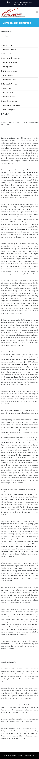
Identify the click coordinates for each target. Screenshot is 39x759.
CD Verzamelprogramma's (11, 58)
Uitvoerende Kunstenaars (11, 105)
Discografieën (8, 67)
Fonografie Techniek (10, 84)
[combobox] (13, 36)
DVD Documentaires (10, 71)
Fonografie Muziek (9, 80)
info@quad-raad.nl (27, 2)
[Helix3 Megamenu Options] (37, 12)
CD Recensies (7, 54)
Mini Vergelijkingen (9, 97)
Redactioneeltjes (8, 92)
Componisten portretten (11, 62)
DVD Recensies (8, 75)
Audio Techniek (8, 45)
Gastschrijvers (7, 88)
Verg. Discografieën (9, 110)
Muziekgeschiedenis (10, 101)
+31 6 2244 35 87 (13, 2)
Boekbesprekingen (9, 49)
